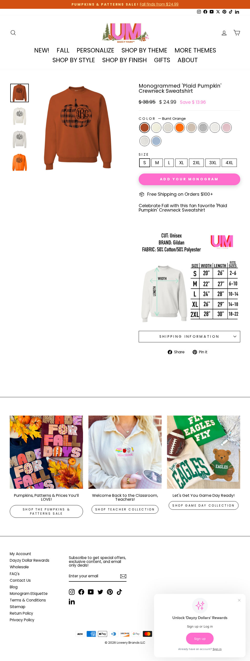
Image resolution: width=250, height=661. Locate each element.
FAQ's (15, 573)
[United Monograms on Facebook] (81, 592)
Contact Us (20, 580)
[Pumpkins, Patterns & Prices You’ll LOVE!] (46, 452)
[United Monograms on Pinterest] (110, 592)
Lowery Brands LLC (131, 643)
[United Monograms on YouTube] (91, 592)
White (215, 127)
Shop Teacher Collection (125, 509)
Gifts (162, 60)
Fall (63, 50)
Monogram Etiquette (29, 593)
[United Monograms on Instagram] (72, 592)
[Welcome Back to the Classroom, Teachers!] (125, 452)
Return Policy (21, 613)
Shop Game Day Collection (203, 505)
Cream (156, 127)
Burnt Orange (144, 127)
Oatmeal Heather (168, 127)
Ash (144, 141)
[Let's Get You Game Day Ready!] (203, 452)
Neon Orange (180, 127)
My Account (20, 553)
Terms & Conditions (28, 600)
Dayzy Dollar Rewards (29, 560)
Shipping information (189, 336)
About (187, 60)
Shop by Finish (124, 60)
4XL (229, 163)
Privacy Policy (22, 619)
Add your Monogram (189, 179)
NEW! (41, 50)
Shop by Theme (144, 50)
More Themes (195, 50)
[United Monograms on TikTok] (119, 592)
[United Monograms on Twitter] (100, 592)
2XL (196, 163)
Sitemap (17, 606)
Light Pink (226, 127)
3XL (212, 163)
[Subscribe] (123, 576)
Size (144, 154)
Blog (14, 587)
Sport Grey (203, 127)
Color (162, 118)
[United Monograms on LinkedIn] (72, 601)
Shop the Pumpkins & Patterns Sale (46, 511)
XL (181, 163)
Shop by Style (73, 60)
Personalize (95, 50)
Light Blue (156, 141)
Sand (191, 127)
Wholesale (19, 566)
